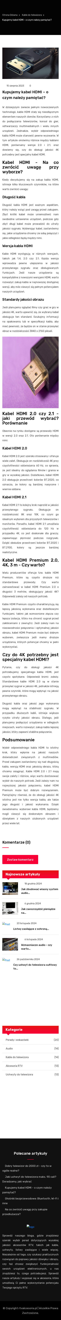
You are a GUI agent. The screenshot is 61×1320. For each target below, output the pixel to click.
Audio (32, 1048)
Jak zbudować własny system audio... (39, 891)
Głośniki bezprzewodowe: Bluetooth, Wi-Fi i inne (30, 1201)
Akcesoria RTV (32, 1065)
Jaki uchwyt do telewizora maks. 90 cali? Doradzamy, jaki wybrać (29, 1179)
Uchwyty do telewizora (32, 1074)
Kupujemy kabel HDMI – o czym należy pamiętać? (27, 1190)
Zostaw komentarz (20, 859)
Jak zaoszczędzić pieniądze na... (38, 911)
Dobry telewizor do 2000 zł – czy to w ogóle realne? (27, 1168)
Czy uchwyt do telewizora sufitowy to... (35, 966)
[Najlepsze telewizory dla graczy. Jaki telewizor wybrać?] (30, 1088)
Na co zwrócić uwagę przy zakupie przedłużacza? (24, 1212)
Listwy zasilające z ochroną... (31, 928)
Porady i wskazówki (32, 1039)
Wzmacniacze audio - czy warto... (36, 947)
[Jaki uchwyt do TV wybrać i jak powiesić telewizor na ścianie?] (30, 981)
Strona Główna (10, 15)
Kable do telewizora (32, 15)
